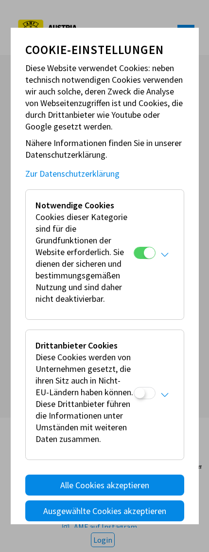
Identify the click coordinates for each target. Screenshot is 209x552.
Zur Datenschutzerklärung (72, 173)
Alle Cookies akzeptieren (104, 485)
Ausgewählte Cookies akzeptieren (104, 510)
